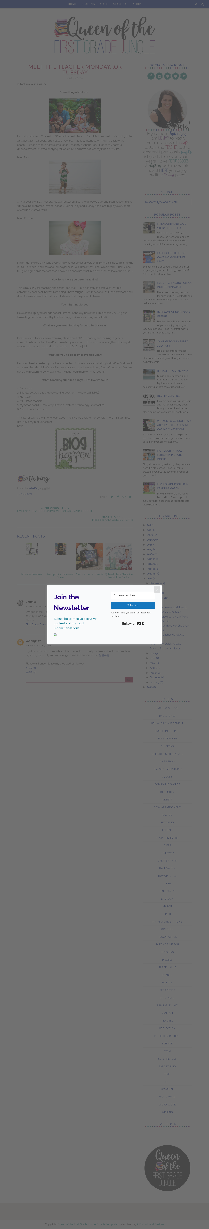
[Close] (157, 589)
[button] (76, 635)
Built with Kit (133, 623)
